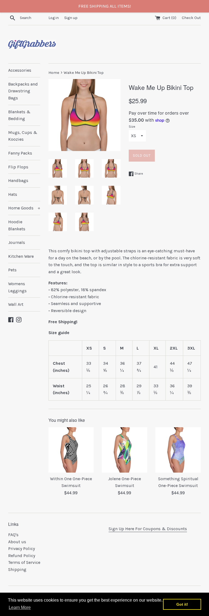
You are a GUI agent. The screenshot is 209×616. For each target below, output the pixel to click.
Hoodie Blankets (16, 225)
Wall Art (15, 304)
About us (17, 541)
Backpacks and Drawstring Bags (23, 90)
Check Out (191, 17)
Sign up (71, 17)
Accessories (19, 70)
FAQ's (13, 534)
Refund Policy (21, 555)
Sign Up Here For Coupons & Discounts (148, 528)
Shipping (17, 569)
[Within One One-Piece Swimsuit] (71, 450)
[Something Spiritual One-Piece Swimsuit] (178, 450)
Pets (12, 269)
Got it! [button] (182, 604)
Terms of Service (24, 562)
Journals (16, 242)
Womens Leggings (17, 287)
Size (132, 126)
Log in (53, 17)
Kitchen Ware (21, 256)
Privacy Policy (21, 548)
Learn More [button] (20, 607)
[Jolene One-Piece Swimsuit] (124, 450)
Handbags (18, 180)
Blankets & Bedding (19, 115)
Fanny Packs (20, 153)
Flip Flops (18, 166)
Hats (12, 194)
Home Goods (24, 207)
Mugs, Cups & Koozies (22, 136)
